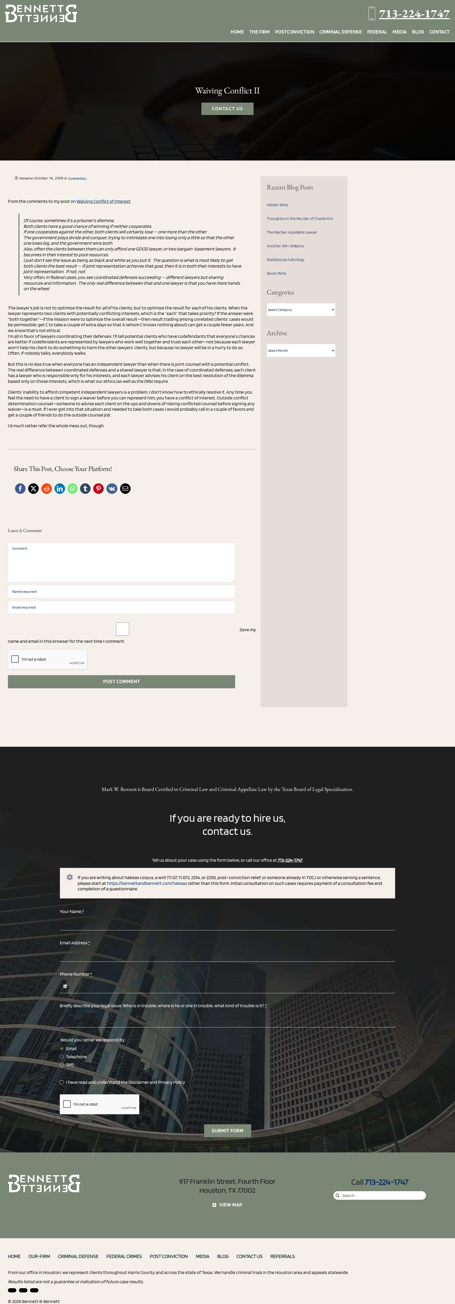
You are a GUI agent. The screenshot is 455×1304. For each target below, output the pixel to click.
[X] (33, 488)
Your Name (72, 911)
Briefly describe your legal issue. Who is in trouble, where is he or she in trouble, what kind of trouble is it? (163, 1005)
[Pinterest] (98, 488)
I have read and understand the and (125, 1082)
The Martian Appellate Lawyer (292, 232)
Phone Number (76, 974)
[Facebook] (20, 488)
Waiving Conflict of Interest (103, 201)
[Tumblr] (85, 488)
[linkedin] (12, 1290)
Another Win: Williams (285, 245)
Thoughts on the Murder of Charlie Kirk (300, 218)
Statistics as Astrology (285, 259)
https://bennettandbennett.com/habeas (147, 883)
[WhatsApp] (72, 488)
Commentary (77, 178)
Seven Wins (276, 273)
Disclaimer (138, 1082)
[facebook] (23, 1290)
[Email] (125, 488)
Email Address (75, 942)
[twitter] (34, 1290)
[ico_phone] (44, 1176)
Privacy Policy (171, 1082)
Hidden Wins (277, 204)
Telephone (76, 1056)
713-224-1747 (414, 13)
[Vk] (112, 488)
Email (71, 1048)
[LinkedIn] (59, 488)
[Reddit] (46, 488)
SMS (70, 1064)
